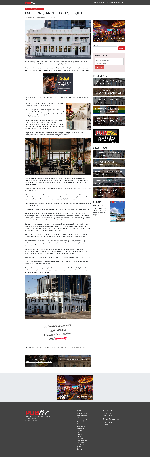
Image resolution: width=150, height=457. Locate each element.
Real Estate (80, 445)
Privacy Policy (107, 415)
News (101, 2)
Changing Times (30, 8)
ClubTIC (105, 424)
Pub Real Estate (108, 422)
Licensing (80, 438)
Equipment (80, 428)
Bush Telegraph (82, 420)
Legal (79, 436)
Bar (78, 418)
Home (96, 2)
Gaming (79, 434)
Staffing (79, 447)
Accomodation (82, 413)
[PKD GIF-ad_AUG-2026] (109, 31)
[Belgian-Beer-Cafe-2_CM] (58, 333)
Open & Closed (39, 8)
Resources (108, 2)
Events (79, 430)
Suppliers (80, 449)
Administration (82, 415)
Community (81, 422)
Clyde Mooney (50, 17)
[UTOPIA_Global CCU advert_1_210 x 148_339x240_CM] (58, 83)
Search (95, 45)
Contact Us (118, 2)
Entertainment (81, 426)
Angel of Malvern (64, 347)
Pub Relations (81, 443)
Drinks (79, 424)
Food (78, 432)
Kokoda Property (76, 347)
